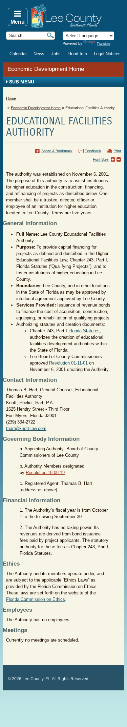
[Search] (50, 35)
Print (117, 151)
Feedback (93, 151)
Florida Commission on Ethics (35, 599)
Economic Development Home (45, 69)
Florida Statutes (84, 330)
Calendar (18, 53)
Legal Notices (107, 53)
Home (11, 98)
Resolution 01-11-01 (68, 363)
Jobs (56, 53)
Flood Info (77, 53)
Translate (103, 43)
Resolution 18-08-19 (45, 472)
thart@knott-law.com (26, 428)
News (39, 53)
